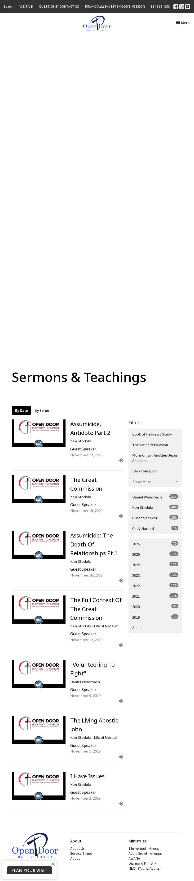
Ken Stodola (154, 507)
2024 (154, 564)
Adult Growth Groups (145, 853)
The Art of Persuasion (150, 444)
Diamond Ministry (142, 863)
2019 (154, 617)
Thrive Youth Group (143, 848)
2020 (154, 606)
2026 (154, 543)
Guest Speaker (154, 517)
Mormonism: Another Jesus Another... (155, 458)
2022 (154, 585)
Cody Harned (154, 528)
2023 (154, 575)
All (134, 627)
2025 (154, 554)
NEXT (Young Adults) (144, 868)
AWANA (134, 858)
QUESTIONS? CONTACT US (59, 6)
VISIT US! (26, 6)
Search (8, 6)
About (75, 858)
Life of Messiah (144, 470)
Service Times (81, 853)
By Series (42, 410)
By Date (21, 410)
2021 (154, 596)
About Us (77, 848)
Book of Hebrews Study (152, 434)
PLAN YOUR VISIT (29, 870)
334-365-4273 (160, 6)
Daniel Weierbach (154, 496)
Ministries (137, 841)
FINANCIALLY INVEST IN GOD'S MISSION (115, 6)
